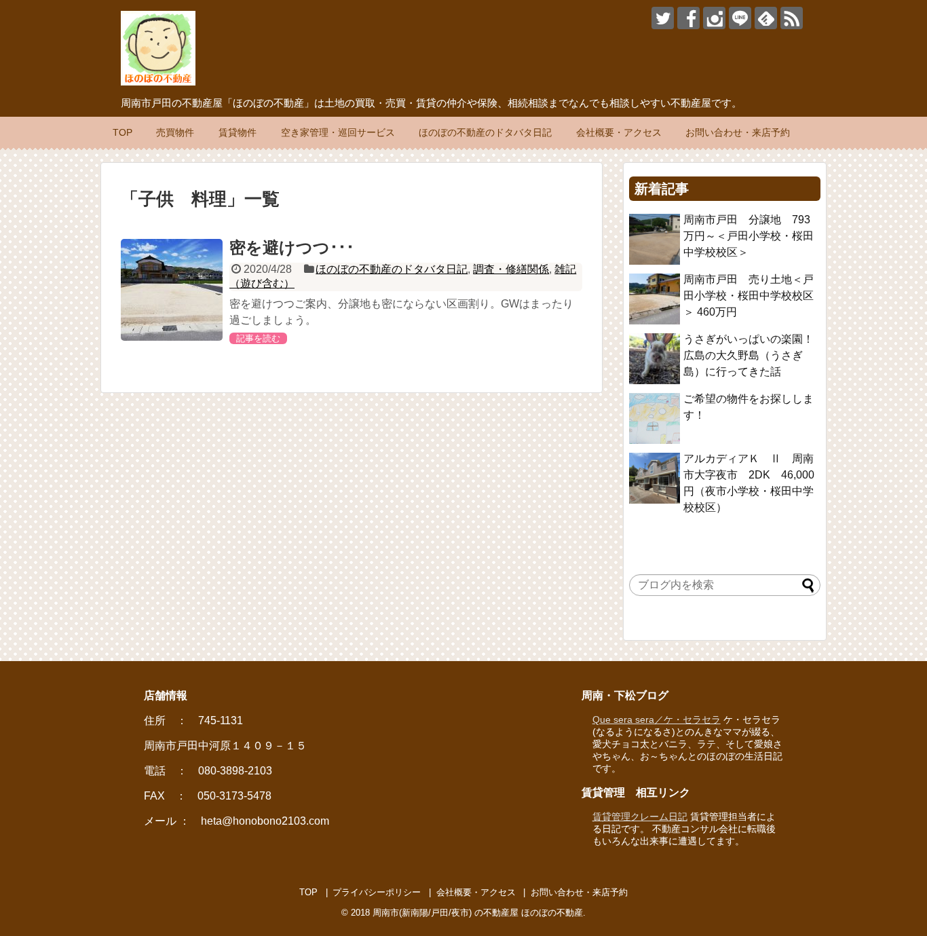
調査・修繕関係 (511, 269)
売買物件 (175, 132)
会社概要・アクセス (619, 132)
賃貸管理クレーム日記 (639, 816)
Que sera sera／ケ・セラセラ (656, 719)
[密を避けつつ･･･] (172, 290)
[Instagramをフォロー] (714, 18)
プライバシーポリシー (377, 892)
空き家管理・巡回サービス (338, 132)
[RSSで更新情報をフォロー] (791, 18)
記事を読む (258, 338)
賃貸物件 (238, 132)
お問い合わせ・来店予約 (737, 132)
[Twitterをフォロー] (662, 18)
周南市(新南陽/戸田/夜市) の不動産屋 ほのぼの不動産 (478, 912)
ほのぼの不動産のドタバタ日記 (485, 132)
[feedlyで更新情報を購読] (766, 18)
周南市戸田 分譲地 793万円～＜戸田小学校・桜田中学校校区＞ (748, 236)
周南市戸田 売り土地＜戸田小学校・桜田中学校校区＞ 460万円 (748, 296)
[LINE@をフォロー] (740, 18)
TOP (122, 132)
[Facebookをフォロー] (688, 18)
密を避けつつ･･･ (291, 247)
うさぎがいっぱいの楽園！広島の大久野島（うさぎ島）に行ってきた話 (748, 355)
